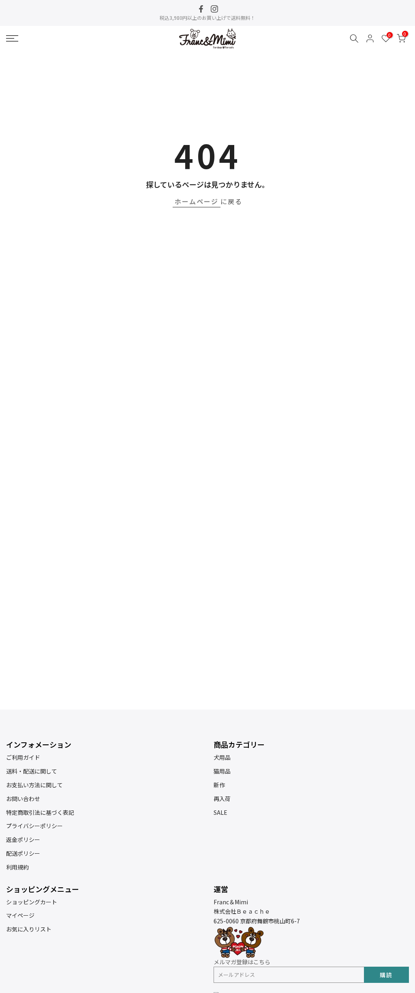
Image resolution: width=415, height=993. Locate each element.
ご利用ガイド (23, 757)
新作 (219, 785)
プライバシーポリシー (34, 826)
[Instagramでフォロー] (214, 9)
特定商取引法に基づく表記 (40, 812)
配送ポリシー (23, 853)
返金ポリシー (23, 839)
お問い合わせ (23, 799)
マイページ (20, 915)
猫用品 (222, 771)
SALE (220, 812)
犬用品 (222, 757)
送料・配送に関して (31, 771)
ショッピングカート (31, 902)
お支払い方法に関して (34, 785)
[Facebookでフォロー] (201, 9)
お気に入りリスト (28, 929)
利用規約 (17, 867)
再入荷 (222, 799)
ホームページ (196, 201)
